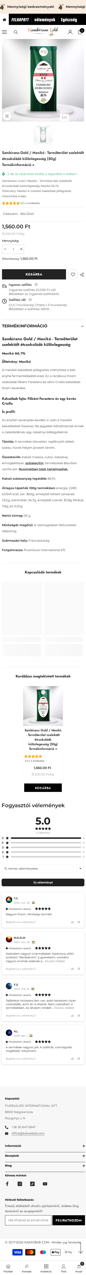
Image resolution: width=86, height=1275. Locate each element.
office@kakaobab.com (28, 1133)
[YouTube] (45, 1184)
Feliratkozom (69, 1220)
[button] (21, 203)
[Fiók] (70, 32)
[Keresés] (15, 32)
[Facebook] (7, 1184)
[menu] (4, 32)
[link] (73, 274)
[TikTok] (32, 1184)
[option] (43, 80)
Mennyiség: (10, 241)
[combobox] (80, 869)
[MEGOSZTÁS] (81, 274)
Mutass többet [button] (54, 961)
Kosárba (34, 274)
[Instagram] (20, 1184)
